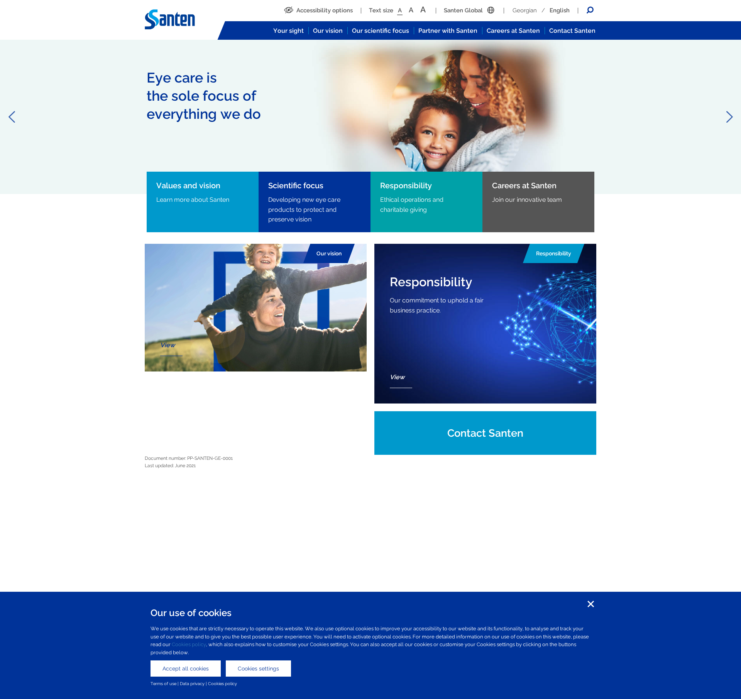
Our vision (328, 30)
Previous (11, 117)
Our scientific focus (380, 30)
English (560, 10)
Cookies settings (258, 668)
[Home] (177, 20)
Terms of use (163, 683)
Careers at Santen (513, 30)
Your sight (288, 30)
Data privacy (192, 683)
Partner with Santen (447, 30)
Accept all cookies (185, 668)
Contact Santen (572, 30)
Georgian (525, 10)
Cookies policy (189, 644)
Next (729, 117)
